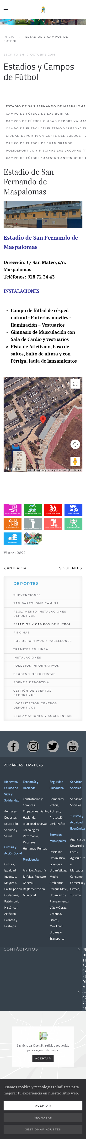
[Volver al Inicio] (43, 9)
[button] (6, 9)
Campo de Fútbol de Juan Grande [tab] (39, 143)
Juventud (10, 876)
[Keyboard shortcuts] (29, 470)
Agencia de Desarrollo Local (77, 845)
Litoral (54, 919)
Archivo (28, 870)
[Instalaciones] (13, 538)
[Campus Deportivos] (33, 538)
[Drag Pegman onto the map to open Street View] (75, 461)
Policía (54, 805)
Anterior (16, 568)
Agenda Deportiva (31, 682)
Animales (10, 811)
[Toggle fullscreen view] (75, 384)
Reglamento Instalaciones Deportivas (39, 614)
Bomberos (57, 798)
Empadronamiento (35, 811)
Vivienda (55, 913)
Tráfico (60, 823)
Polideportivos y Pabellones (42, 641)
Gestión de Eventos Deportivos (32, 693)
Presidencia (31, 859)
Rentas (42, 848)
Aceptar (43, 1058)
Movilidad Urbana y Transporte (57, 932)
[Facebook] (13, 746)
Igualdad (10, 870)
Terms (77, 470)
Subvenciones (27, 595)
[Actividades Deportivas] (33, 510)
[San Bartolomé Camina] (53, 510)
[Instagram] (33, 746)
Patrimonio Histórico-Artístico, (11, 907)
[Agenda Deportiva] (73, 510)
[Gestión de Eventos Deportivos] (53, 524)
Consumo (76, 876)
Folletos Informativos (36, 665)
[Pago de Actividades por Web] (13, 510)
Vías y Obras (58, 907)
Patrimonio (30, 836)
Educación (11, 823)
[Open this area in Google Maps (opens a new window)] (13, 469)
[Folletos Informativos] (13, 524)
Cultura (9, 864)
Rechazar (43, 1117)
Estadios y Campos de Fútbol (42, 624)
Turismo (75, 895)
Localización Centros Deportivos (35, 705)
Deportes (10, 817)
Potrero (55, 811)
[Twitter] (53, 746)
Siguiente (69, 568)
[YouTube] (73, 746)
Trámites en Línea (30, 649)
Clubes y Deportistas (34, 674)
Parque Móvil (58, 888)
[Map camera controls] (75, 444)
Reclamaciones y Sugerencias (43, 716)
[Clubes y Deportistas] (73, 524)
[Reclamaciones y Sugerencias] (33, 524)
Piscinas (21, 632)
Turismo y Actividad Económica (77, 822)
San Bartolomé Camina (36, 603)
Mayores (10, 882)
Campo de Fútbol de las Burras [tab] (37, 113)
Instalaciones (27, 657)
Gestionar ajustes (43, 1129)
